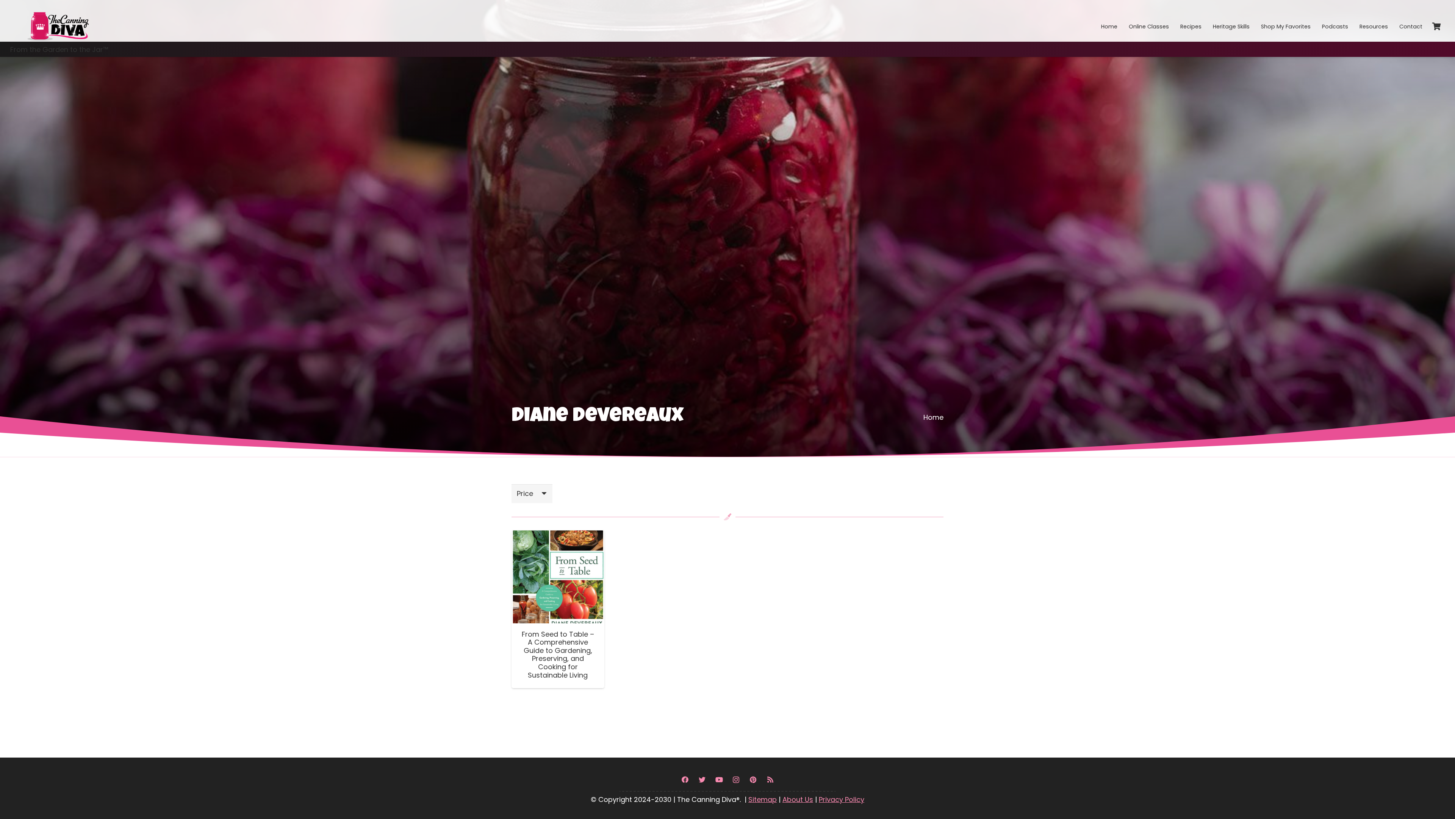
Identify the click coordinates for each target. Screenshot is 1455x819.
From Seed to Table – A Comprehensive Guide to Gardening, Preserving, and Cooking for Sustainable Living (558, 654)
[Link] (57, 21)
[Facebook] (684, 779)
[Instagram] (736, 779)
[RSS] (770, 779)
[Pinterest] (753, 779)
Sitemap (762, 799)
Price (525, 493)
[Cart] (1436, 26)
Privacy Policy (841, 799)
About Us (797, 799)
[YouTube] (719, 779)
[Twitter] (701, 779)
